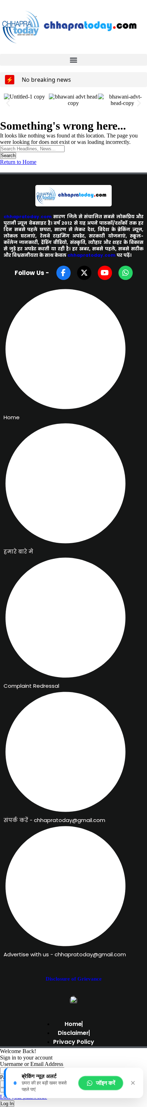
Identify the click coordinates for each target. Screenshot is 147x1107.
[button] (73, 60)
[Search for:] (32, 148)
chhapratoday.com (28, 217)
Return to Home (18, 162)
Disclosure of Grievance (74, 979)
